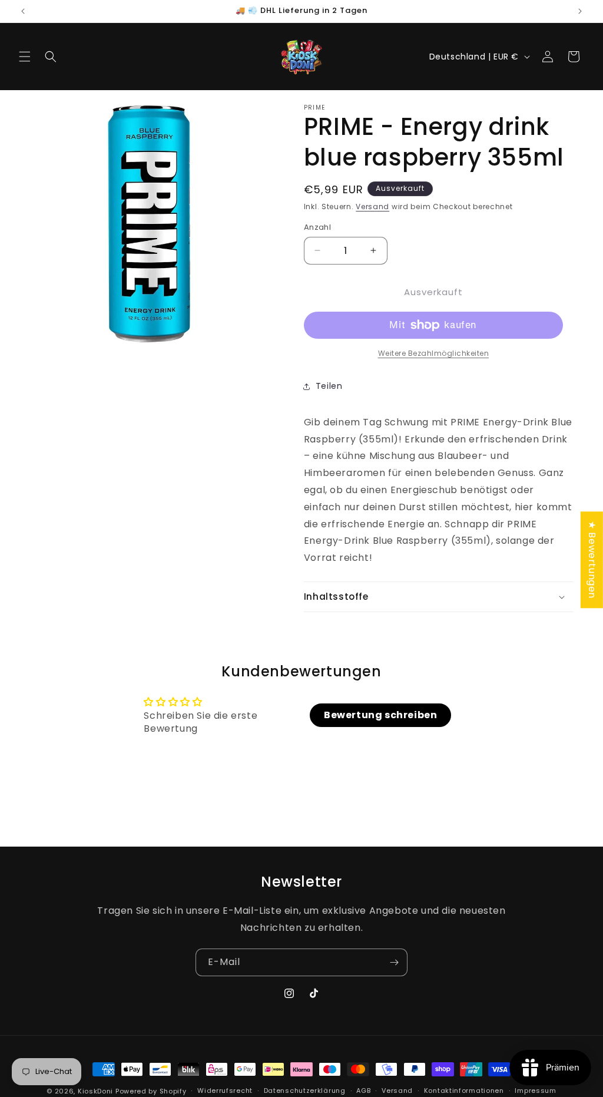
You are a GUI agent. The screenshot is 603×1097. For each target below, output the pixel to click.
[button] (25, 57)
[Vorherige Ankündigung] (23, 11)
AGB (363, 1090)
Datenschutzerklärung (305, 1090)
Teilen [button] (329, 386)
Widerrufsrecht (225, 1090)
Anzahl (317, 227)
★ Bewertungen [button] (592, 560)
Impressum (535, 1090)
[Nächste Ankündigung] (580, 11)
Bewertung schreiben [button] (380, 715)
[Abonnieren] (394, 962)
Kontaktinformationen (464, 1090)
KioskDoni (96, 1091)
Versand (372, 206)
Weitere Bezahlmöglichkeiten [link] (433, 353)
